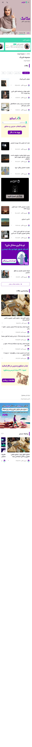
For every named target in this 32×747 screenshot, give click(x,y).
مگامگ (28, 54)
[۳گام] (24, 2)
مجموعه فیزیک (21, 54)
